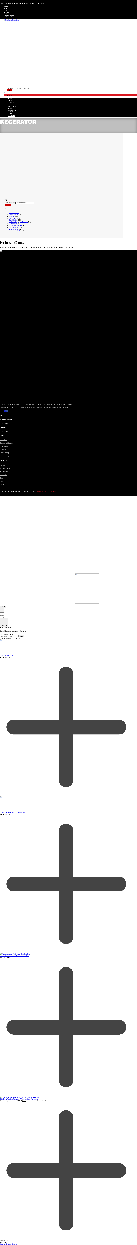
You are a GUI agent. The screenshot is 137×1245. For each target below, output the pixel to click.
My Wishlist (4, 471)
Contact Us (3, 475)
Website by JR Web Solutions (46, 491)
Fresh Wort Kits (14, 213)
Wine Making (13, 229)
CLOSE (3, 606)
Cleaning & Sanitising (16, 225)
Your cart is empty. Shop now (9, 1244)
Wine (10, 114)
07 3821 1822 (39, 3)
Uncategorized (13, 218)
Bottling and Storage (6, 443)
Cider (10, 108)
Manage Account (5, 468)
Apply (21, 636)
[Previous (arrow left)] (1, 615)
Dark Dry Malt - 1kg (6, 655)
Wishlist (6, 12)
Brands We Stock (14, 231)
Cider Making (13, 223)
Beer (10, 104)
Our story (3, 465)
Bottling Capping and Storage (18, 222)
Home (10, 99)
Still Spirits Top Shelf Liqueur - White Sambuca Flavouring (19, 1099)
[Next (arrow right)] (3, 615)
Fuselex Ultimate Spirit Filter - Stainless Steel (14, 956)
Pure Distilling (13, 214)
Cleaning (12, 110)
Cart (5, 14)
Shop (10, 100)
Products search (12, 88)
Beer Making (13, 220)
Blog (5, 8)
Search (9, 90)
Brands (11, 102)
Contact (6, 10)
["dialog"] (68, 930)
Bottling (12, 106)
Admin (2, 484)
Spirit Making (13, 227)
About (6, 7)
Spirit (10, 112)
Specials (11, 116)
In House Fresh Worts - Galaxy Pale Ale (12, 812)
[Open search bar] (8, 86)
